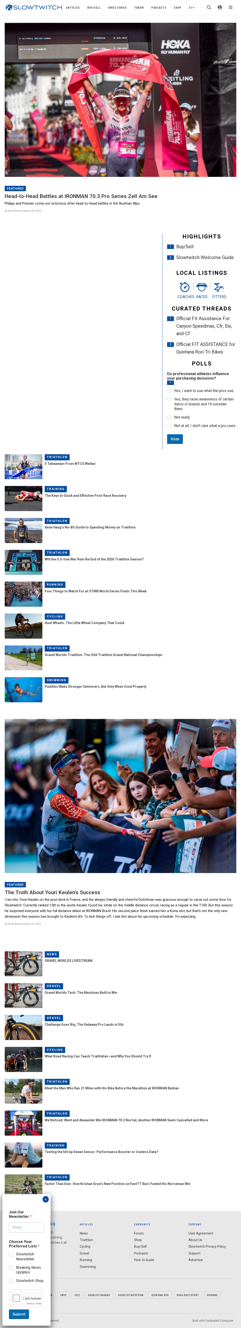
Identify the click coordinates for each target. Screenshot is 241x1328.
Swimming (56, 680)
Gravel (54, 986)
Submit (18, 1314)
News (52, 954)
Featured (15, 188)
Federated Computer (219, 1320)
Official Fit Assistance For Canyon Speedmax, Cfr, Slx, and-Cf (204, 326)
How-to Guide (144, 1260)
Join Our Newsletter (20, 1214)
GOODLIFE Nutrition (131, 1295)
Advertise (196, 1260)
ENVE (63, 1295)
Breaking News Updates (28, 1270)
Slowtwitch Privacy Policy (207, 1246)
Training (56, 489)
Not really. (182, 417)
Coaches (185, 297)
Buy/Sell (94, 7)
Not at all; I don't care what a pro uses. (205, 425)
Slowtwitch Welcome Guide (205, 257)
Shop (177, 7)
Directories (117, 7)
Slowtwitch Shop (30, 1280)
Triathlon (57, 457)
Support (195, 1253)
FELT (77, 1295)
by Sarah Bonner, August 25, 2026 (23, 924)
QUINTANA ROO (160, 1295)
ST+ (192, 7)
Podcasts (158, 7)
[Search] (209, 7)
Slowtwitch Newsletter (25, 1256)
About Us (195, 1240)
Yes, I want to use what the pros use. (204, 390)
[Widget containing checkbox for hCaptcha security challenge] (26, 1298)
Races (202, 297)
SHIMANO (212, 1295)
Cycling (55, 616)
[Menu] (230, 7)
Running (55, 584)
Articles (73, 7)
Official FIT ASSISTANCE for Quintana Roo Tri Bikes (205, 348)
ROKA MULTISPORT (188, 1295)
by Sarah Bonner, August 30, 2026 (23, 211)
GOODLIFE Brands (99, 1295)
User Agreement (201, 1233)
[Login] (220, 7)
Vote (175, 439)
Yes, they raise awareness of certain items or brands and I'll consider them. (204, 404)
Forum (139, 7)
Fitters (219, 297)
